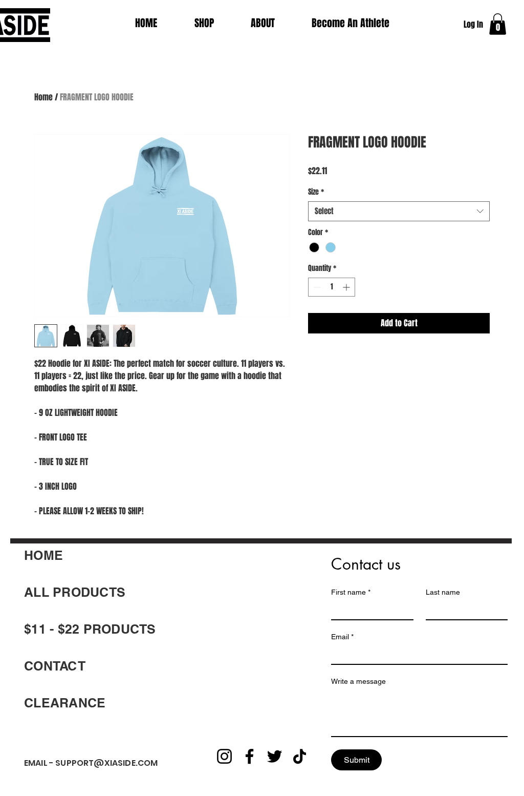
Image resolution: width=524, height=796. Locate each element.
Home (43, 97)
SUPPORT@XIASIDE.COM (106, 763)
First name (350, 592)
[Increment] (347, 287)
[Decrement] (316, 287)
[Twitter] (275, 756)
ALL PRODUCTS (74, 592)
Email (342, 637)
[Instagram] (224, 756)
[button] (498, 24)
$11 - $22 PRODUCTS (90, 629)
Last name (443, 592)
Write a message (358, 681)
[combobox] (399, 211)
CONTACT (54, 666)
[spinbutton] (331, 287)
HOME (43, 555)
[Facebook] (249, 756)
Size (316, 192)
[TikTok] (300, 756)
